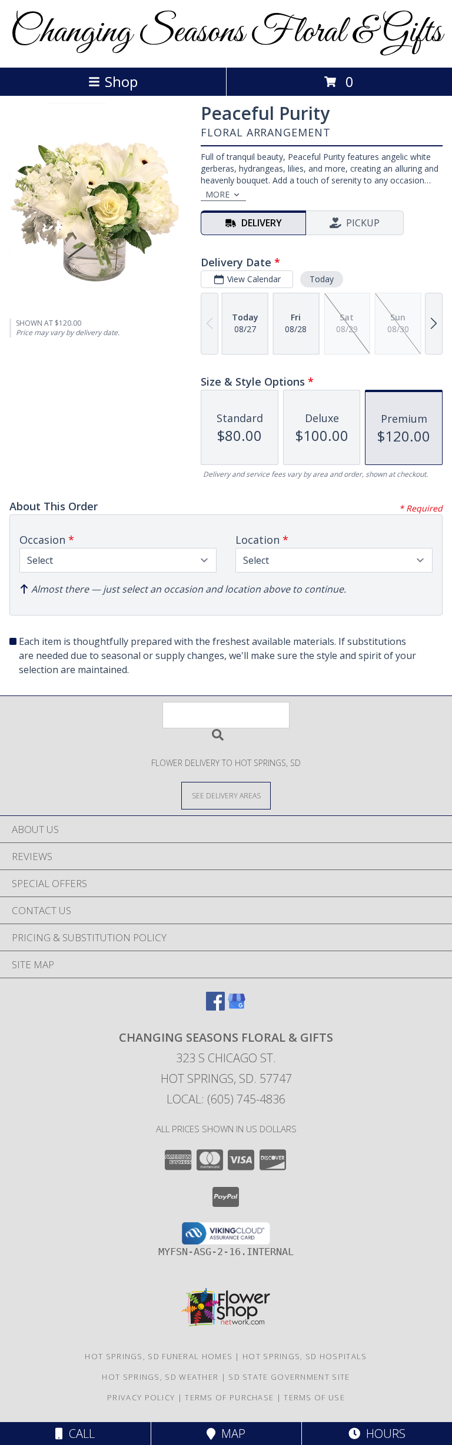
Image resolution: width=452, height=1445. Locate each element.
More (217, 194)
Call (79, 1433)
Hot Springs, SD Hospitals (304, 1356)
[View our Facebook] (215, 1006)
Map (230, 1433)
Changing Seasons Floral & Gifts (226, 32)
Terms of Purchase (229, 1397)
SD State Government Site (289, 1377)
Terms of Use (314, 1397)
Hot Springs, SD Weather (160, 1377)
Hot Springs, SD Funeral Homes (158, 1356)
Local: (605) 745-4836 (226, 1099)
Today (322, 279)
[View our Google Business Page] (236, 1006)
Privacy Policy (141, 1397)
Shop (121, 81)
